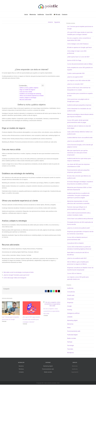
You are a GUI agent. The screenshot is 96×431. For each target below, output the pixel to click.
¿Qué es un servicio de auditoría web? (78, 228)
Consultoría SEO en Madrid (75, 243)
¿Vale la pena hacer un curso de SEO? (78, 57)
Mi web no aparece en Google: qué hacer (79, 47)
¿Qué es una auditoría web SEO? (77, 258)
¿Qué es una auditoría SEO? (75, 141)
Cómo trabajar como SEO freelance (77, 44)
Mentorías (70, 324)
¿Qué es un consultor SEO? (75, 84)
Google (69, 306)
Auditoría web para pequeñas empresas (79, 105)
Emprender (70, 299)
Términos (21, 369)
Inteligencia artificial (73, 313)
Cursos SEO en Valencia (74, 273)
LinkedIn (69, 317)
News (69, 327)
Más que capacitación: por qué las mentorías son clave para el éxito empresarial (77, 153)
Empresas (70, 302)
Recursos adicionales (25, 99)
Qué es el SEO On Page (74, 60)
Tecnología (70, 345)
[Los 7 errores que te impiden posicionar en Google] (11, 302)
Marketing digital (72, 320)
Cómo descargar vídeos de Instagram (15, 278)
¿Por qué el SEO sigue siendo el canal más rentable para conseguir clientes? (31, 319)
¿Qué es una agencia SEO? (75, 77)
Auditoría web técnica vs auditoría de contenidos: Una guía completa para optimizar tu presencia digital (78, 195)
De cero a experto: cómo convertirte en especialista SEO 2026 (51, 311)
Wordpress (70, 352)
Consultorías (71, 292)
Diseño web (70, 295)
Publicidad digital (72, 335)
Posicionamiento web (73, 331)
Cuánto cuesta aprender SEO (76, 73)
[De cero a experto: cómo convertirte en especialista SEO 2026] (52, 302)
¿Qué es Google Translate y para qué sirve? (16, 275)
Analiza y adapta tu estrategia (28, 97)
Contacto (21, 372)
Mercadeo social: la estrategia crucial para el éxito (19, 272)
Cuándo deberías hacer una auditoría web (79, 137)
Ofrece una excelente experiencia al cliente (31, 95)
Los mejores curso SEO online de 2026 (78, 80)
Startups (69, 342)
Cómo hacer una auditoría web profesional (80, 218)
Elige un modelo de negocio (27, 89)
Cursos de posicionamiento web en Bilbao (80, 64)
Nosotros (21, 366)
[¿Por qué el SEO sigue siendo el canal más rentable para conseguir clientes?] (31, 302)
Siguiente (57, 22)
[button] (69, 14)
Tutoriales (70, 349)
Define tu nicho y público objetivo (29, 87)
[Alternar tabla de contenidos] (42, 85)
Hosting (69, 310)
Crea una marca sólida (26, 91)
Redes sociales (71, 338)
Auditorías (70, 288)
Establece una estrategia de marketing (30, 93)
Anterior (50, 22)
